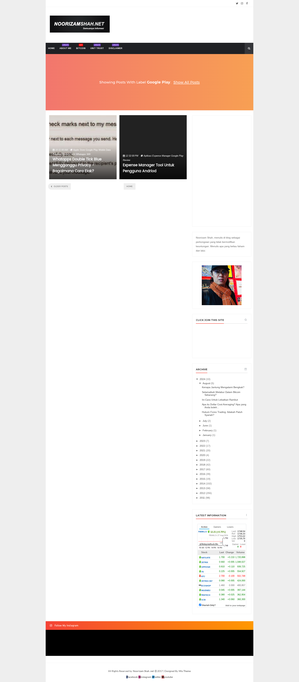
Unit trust (97, 47)
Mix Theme (185, 671)
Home (129, 186)
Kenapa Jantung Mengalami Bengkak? (223, 387)
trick (72, 154)
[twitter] (237, 3)
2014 (203, 483)
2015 (203, 478)
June (206, 425)
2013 (203, 488)
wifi (88, 154)
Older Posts (60, 186)
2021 (203, 450)
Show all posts (186, 82)
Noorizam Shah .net (143, 671)
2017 (203, 469)
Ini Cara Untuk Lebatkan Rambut (220, 399)
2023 (203, 441)
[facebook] (247, 3)
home (51, 48)
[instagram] (242, 3)
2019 (203, 460)
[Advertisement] (222, 171)
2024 (203, 379)
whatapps (81, 154)
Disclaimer (115, 47)
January (207, 435)
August (207, 383)
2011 (203, 497)
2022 (203, 445)
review (126, 160)
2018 (203, 464)
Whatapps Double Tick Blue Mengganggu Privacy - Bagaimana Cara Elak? (77, 165)
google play (92, 150)
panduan (57, 154)
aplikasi (148, 155)
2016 (203, 474)
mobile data (105, 150)
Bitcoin (80, 47)
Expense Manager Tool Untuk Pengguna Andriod (148, 168)
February (208, 430)
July (205, 420)
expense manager (161, 155)
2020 (203, 455)
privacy (66, 154)
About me (65, 47)
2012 (203, 493)
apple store (79, 150)
